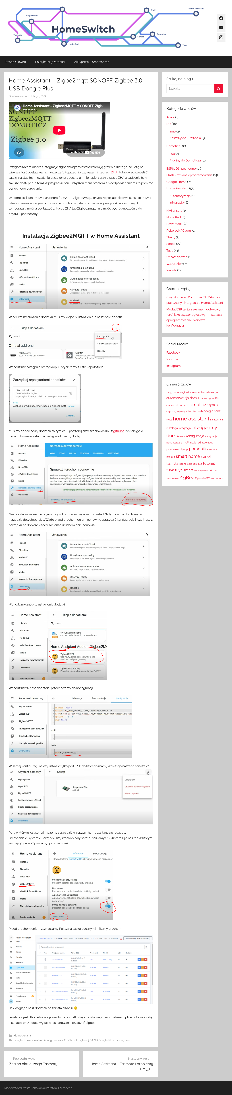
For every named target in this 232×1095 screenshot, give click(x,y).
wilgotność (203, 471)
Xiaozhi (171, 270)
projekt (170, 456)
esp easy (181, 411)
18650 (169, 392)
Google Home (176, 182)
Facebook (173, 352)
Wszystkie (173, 264)
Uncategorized (177, 257)
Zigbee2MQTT (202, 478)
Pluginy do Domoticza (185, 160)
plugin (185, 449)
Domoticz (173, 146)
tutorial (209, 463)
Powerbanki (174, 224)
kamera (181, 436)
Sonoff (170, 244)
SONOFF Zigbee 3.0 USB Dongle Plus (90, 1040)
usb (117, 1040)
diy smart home (176, 405)
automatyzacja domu (182, 398)
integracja (185, 428)
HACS (169, 419)
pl (180, 449)
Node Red (173, 217)
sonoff (61, 1040)
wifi (196, 470)
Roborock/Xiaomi (179, 230)
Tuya (169, 250)
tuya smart (184, 470)
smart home (188, 456)
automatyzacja (208, 392)
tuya (170, 470)
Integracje (176, 202)
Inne (172, 131)
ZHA (114, 172)
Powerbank (212, 449)
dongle (18, 1040)
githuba (118, 431)
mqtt (186, 442)
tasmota (172, 463)
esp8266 (213, 405)
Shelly (170, 237)
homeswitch (216, 419)
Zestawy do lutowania (185, 138)
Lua (172, 153)
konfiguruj (50, 1040)
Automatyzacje (180, 196)
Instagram (173, 366)
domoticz (196, 404)
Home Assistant (23, 1035)
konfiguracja (194, 436)
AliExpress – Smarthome (91, 62)
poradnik (197, 448)
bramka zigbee (207, 398)
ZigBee (125, 1040)
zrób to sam (216, 478)
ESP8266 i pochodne (181, 168)
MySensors (174, 210)
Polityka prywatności (50, 62)
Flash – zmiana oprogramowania (189, 175)
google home (213, 411)
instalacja (172, 428)
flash (200, 411)
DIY (168, 124)
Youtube (172, 359)
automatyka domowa (185, 392)
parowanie (172, 449)
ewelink (191, 411)
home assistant (33, 1040)
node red (195, 442)
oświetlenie (207, 442)
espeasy (171, 411)
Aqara (170, 117)
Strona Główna (15, 62)
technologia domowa (190, 464)
